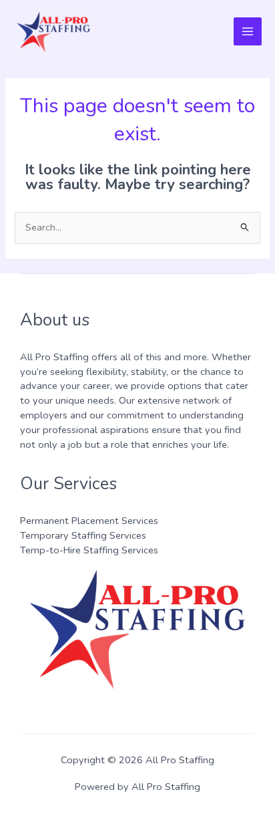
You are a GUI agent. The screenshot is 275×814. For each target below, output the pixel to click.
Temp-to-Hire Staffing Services (89, 550)
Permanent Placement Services (89, 520)
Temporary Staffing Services (83, 535)
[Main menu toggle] (248, 31)
